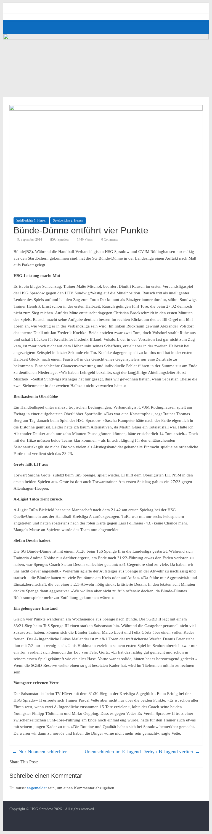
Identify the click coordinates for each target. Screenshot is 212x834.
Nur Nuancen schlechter (39, 751)
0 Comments (109, 239)
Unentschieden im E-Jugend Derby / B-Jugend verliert (142, 751)
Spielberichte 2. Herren (68, 220)
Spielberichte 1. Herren (31, 220)
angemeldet (37, 788)
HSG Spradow (59, 239)
